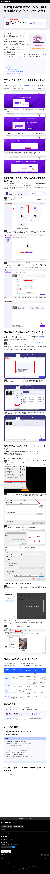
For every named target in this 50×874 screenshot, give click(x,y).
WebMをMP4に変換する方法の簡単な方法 (13, 754)
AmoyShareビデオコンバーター (30, 85)
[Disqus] (25, 797)
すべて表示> (25, 761)
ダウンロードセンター (7, 826)
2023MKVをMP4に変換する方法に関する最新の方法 (15, 741)
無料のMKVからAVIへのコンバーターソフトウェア (15, 67)
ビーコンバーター (36, 185)
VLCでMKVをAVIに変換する (13, 69)
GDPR (28, 863)
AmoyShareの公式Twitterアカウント (48, 855)
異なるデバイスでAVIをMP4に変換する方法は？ (14, 752)
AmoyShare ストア (19, 826)
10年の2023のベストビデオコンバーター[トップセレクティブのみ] (18, 743)
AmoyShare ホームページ (6, 1)
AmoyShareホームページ (20, 818)
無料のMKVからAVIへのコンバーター (15, 718)
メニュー (48, 1)
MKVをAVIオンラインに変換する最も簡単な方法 (15, 62)
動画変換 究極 (41, 336)
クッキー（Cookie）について (34, 863)
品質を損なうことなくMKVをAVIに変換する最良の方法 (16, 63)
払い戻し (41, 863)
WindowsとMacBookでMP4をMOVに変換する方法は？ (16, 750)
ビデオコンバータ (28, 818)
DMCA (24, 863)
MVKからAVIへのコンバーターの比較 (13, 73)
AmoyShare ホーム (6, 822)
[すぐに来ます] (42, 855)
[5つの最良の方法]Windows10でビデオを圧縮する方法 (16, 758)
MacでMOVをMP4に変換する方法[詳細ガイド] (14, 745)
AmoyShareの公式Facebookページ (45, 855)
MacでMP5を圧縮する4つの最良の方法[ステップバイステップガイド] (18, 756)
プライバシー (13, 863)
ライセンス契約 (19, 863)
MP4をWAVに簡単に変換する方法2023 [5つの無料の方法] (16, 748)
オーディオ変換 (8, 775)
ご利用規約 (8, 863)
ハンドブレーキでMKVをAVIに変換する (15, 71)
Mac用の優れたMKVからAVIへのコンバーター (15, 65)
